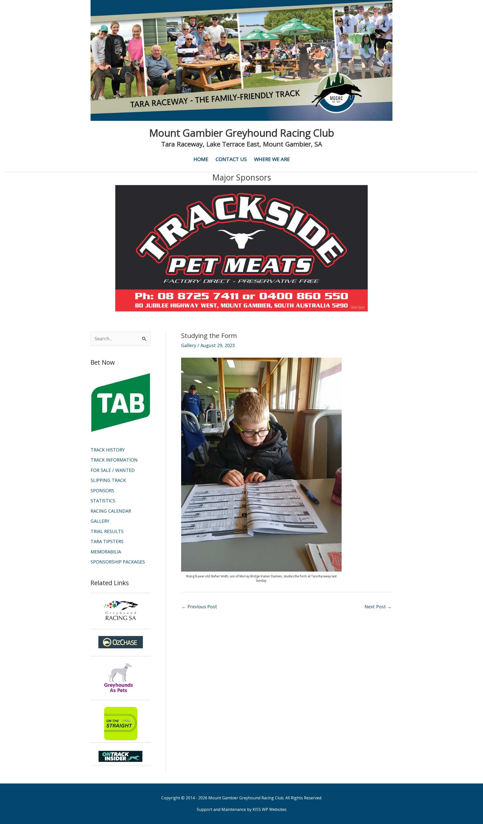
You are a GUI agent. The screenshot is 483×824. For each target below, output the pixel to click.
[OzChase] (121, 642)
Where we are (272, 159)
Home (200, 159)
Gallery (188, 345)
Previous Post (199, 607)
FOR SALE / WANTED (113, 470)
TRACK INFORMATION (114, 460)
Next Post (378, 607)
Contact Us (231, 159)
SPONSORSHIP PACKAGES (118, 562)
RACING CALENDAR (111, 511)
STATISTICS (103, 501)
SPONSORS (102, 491)
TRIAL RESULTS (107, 531)
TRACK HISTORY (108, 450)
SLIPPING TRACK (108, 480)
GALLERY (100, 521)
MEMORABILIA (106, 552)
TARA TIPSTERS (107, 541)
